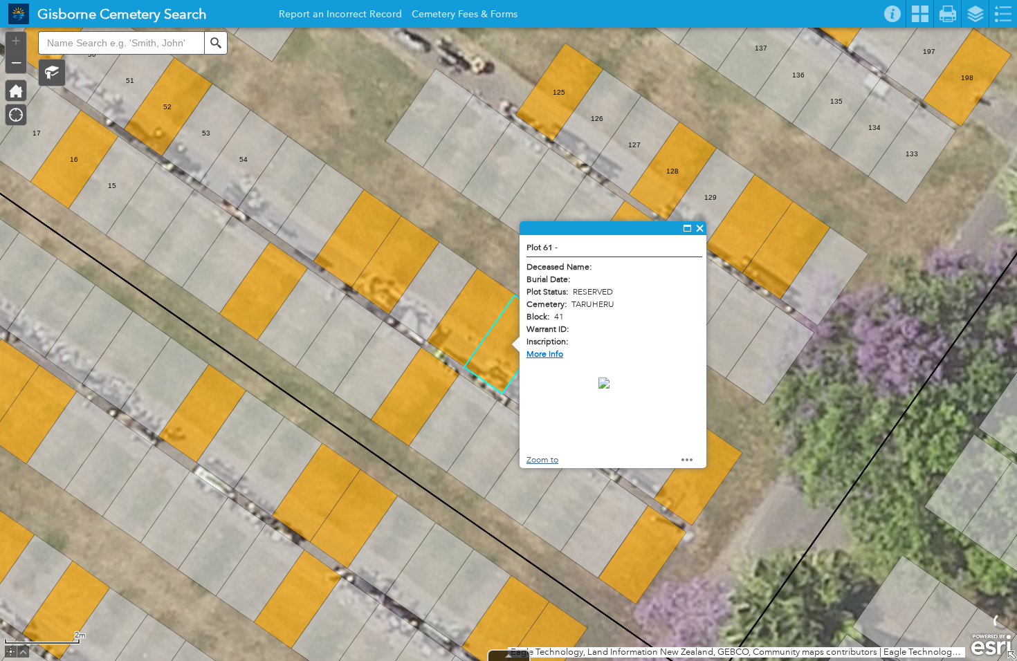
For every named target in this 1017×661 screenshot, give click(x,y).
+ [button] (16, 41)
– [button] (16, 62)
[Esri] (991, 645)
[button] (52, 72)
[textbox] (121, 43)
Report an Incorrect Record (340, 16)
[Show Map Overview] (1011, 655)
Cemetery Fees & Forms (464, 16)
